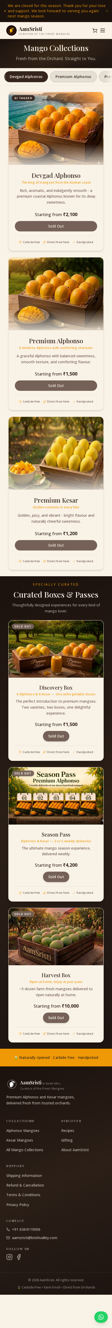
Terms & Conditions (23, 1194)
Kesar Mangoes (19, 1140)
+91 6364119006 (26, 1229)
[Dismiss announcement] (107, 11)
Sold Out (56, 226)
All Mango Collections (24, 1149)
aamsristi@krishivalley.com (34, 1237)
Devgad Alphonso (26, 76)
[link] (56, 11)
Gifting (67, 1140)
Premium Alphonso (73, 76)
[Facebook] (19, 1257)
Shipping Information (24, 1175)
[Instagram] (9, 1257)
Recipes (67, 1130)
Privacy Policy (17, 1204)
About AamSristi (75, 1149)
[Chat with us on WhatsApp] (101, 1317)
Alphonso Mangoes (22, 1130)
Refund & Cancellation (25, 1185)
